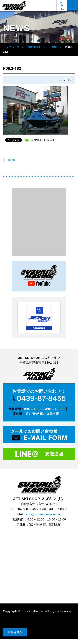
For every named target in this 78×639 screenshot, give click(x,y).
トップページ (11, 47)
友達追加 (39, 455)
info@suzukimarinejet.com (44, 514)
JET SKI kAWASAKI (39, 317)
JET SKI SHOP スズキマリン (39, 485)
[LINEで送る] (33, 140)
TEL (61, 8)
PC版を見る (14, 632)
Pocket (49, 140)
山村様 (53, 47)
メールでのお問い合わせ (39, 435)
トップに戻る (65, 626)
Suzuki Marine (32, 611)
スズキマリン (15, 5)
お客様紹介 (34, 47)
